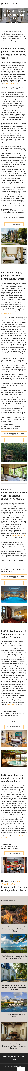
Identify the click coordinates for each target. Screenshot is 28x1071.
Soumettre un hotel (19, 1056)
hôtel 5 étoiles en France (18, 535)
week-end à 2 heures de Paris (11, 83)
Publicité (4, 1056)
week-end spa (10, 704)
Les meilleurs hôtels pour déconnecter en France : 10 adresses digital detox (14, 1046)
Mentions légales (19, 1066)
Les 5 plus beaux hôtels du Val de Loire (14, 1016)
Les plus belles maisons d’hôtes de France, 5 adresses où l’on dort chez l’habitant (14, 929)
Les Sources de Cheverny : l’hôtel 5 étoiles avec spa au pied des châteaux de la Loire (14, 987)
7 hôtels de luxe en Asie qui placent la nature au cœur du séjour (14, 957)
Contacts (10, 1056)
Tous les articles (7, 1058)
